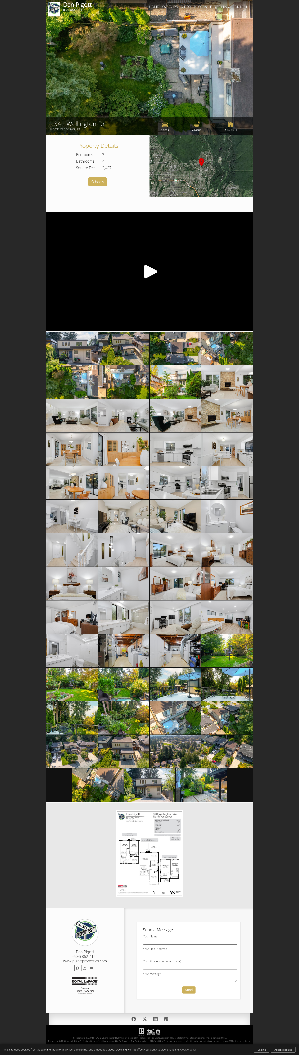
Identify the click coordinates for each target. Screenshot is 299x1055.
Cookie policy (188, 1049)
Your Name (150, 936)
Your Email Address (155, 949)
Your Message (152, 974)
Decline (261, 1049)
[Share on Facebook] (134, 1019)
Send (189, 990)
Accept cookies (283, 1049)
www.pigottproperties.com (85, 960)
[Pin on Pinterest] (166, 1019)
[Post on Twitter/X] (144, 1019)
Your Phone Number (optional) (162, 961)
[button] (201, 166)
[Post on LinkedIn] (155, 1019)
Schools (97, 181)
